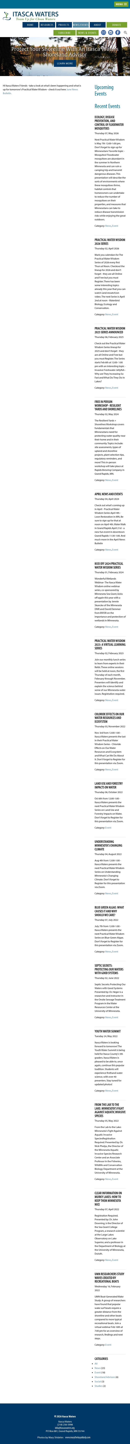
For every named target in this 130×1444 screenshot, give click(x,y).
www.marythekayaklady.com (77, 1437)
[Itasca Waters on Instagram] (110, 31)
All (96, 1363)
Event (115, 225)
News (108, 225)
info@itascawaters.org (65, 1427)
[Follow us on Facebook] (117, 31)
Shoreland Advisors (105, 1377)
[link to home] (30, 13)
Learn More (65, 63)
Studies (98, 1385)
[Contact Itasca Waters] (103, 31)
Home (30, 25)
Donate (116, 25)
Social (98, 1381)
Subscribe (64, 33)
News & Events (87, 33)
